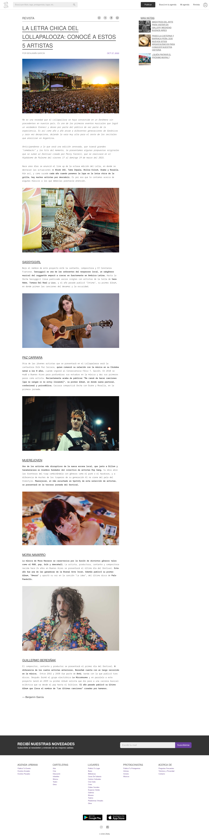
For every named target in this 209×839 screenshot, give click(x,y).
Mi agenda (184, 5)
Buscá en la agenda (167, 5)
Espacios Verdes (94, 790)
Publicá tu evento (24, 768)
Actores (126, 774)
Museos (91, 795)
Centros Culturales (94, 779)
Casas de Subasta (94, 776)
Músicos (126, 776)
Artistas (126, 771)
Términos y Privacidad (166, 771)
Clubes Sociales (93, 787)
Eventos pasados (24, 774)
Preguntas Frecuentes (166, 768)
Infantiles (56, 776)
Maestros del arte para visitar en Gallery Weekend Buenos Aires (162, 26)
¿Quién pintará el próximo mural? (161, 56)
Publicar (148, 5)
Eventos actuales (24, 771)
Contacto (162, 774)
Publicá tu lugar (94, 768)
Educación (56, 774)
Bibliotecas (92, 774)
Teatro (55, 782)
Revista (196, 5)
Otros (55, 784)
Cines (90, 784)
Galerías (91, 793)
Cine (54, 771)
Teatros (90, 798)
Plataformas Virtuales (95, 801)
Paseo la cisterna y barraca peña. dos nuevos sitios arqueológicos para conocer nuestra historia (163, 42)
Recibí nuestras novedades (46, 743)
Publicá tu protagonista (131, 768)
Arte (54, 768)
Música (55, 779)
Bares (90, 771)
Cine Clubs (92, 782)
